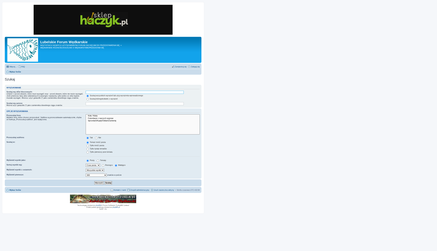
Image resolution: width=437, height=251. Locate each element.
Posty (92, 160)
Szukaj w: (10, 142)
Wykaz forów (15, 190)
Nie (99, 138)
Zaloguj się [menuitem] (195, 67)
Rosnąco (109, 165)
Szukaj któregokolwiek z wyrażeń (103, 99)
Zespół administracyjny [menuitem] (139, 190)
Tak (91, 138)
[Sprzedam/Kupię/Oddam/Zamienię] (142, 121)
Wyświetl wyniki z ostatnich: (19, 170)
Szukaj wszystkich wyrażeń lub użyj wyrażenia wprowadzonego (116, 95)
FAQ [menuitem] (23, 67)
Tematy (103, 160)
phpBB (98, 205)
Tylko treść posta (96, 145)
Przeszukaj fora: (13, 115)
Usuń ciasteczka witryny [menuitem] (164, 190)
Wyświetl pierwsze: (15, 175)
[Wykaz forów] (23, 50)
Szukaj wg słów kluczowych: (19, 92)
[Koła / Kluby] (142, 116)
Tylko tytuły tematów (98, 149)
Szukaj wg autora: (14, 103)
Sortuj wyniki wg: (14, 165)
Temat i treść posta (97, 142)
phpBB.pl (116, 207)
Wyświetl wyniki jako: (16, 160)
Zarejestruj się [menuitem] (181, 67)
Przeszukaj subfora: (15, 137)
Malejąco (121, 165)
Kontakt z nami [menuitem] (120, 190)
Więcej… (13, 67)
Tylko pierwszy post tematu (100, 152)
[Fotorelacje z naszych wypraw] (142, 118)
